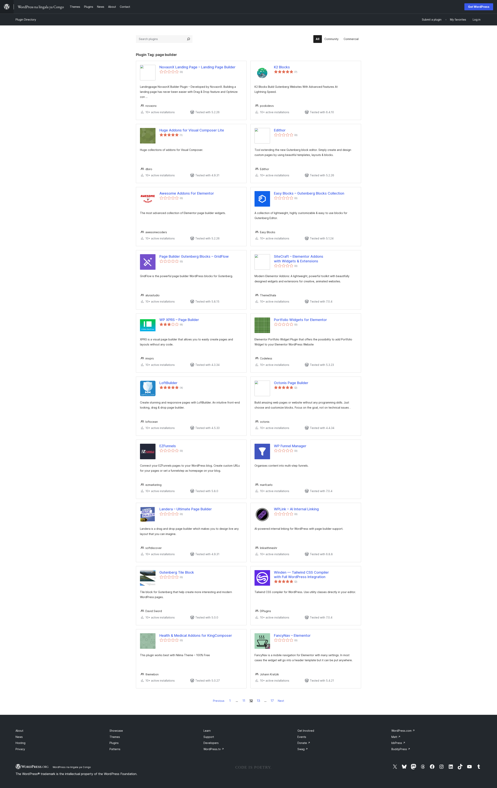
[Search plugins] (188, 39)
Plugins (114, 743)
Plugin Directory (26, 19)
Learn (207, 730)
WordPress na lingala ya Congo (72, 767)
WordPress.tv (213, 749)
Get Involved (305, 730)
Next (281, 700)
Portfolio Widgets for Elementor (300, 320)
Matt (396, 736)
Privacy (20, 749)
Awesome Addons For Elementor (186, 193)
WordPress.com (403, 730)
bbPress (398, 743)
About (19, 730)
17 (272, 701)
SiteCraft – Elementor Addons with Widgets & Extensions (298, 258)
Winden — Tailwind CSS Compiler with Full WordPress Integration (301, 574)
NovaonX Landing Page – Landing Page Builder (197, 67)
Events (301, 736)
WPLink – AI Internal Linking (296, 509)
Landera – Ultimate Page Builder (185, 509)
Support (208, 736)
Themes (114, 736)
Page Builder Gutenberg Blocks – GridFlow (194, 256)
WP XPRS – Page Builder (179, 320)
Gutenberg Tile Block (176, 572)
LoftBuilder (168, 383)
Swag (302, 749)
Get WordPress (478, 6)
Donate (303, 743)
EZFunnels (167, 446)
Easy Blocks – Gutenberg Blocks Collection (309, 193)
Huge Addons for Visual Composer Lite (191, 130)
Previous (218, 700)
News (19, 736)
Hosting (20, 743)
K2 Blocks (282, 67)
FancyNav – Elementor (292, 635)
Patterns (114, 749)
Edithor (280, 130)
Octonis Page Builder (291, 383)
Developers (211, 743)
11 (243, 701)
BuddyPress (400, 749)
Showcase (116, 730)
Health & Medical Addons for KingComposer (195, 635)
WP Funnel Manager (290, 446)
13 (258, 701)
